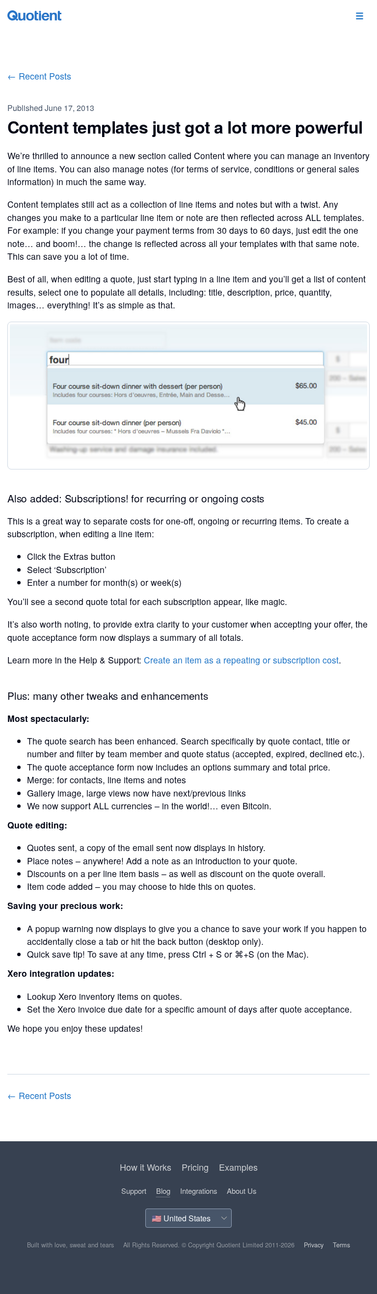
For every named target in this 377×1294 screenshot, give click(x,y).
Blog (163, 1190)
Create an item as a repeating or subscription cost (241, 660)
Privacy (313, 1244)
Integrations (198, 1190)
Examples (238, 1166)
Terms (341, 1244)
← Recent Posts (39, 75)
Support (133, 1190)
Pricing (195, 1166)
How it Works (145, 1166)
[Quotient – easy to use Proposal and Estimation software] (34, 15)
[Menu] (359, 16)
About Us (241, 1190)
